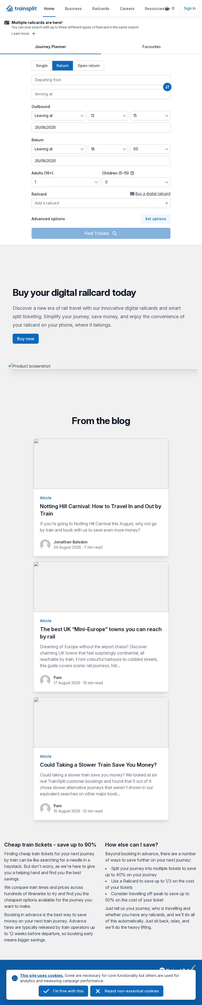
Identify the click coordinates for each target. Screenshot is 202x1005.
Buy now (25, 338)
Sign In (190, 8)
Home (49, 8)
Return (38, 140)
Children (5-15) (116, 173)
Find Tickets (97, 233)
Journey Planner (50, 46)
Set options (155, 219)
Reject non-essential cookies (132, 991)
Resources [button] (154, 8)
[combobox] (101, 80)
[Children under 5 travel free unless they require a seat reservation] (132, 173)
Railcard (39, 194)
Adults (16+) (42, 173)
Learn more (20, 33)
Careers (127, 8)
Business (73, 8)
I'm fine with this (68, 991)
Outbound (41, 106)
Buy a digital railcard (152, 193)
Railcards (100, 8)
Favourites (152, 46)
